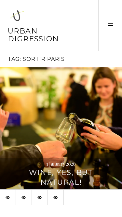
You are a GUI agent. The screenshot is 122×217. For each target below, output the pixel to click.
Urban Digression (33, 35)
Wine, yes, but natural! (61, 177)
